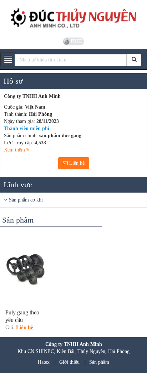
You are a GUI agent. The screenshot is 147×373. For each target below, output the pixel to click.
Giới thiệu (69, 362)
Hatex (44, 362)
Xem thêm (15, 150)
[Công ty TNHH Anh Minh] (73, 18)
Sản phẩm (99, 362)
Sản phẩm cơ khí (26, 200)
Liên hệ (76, 163)
